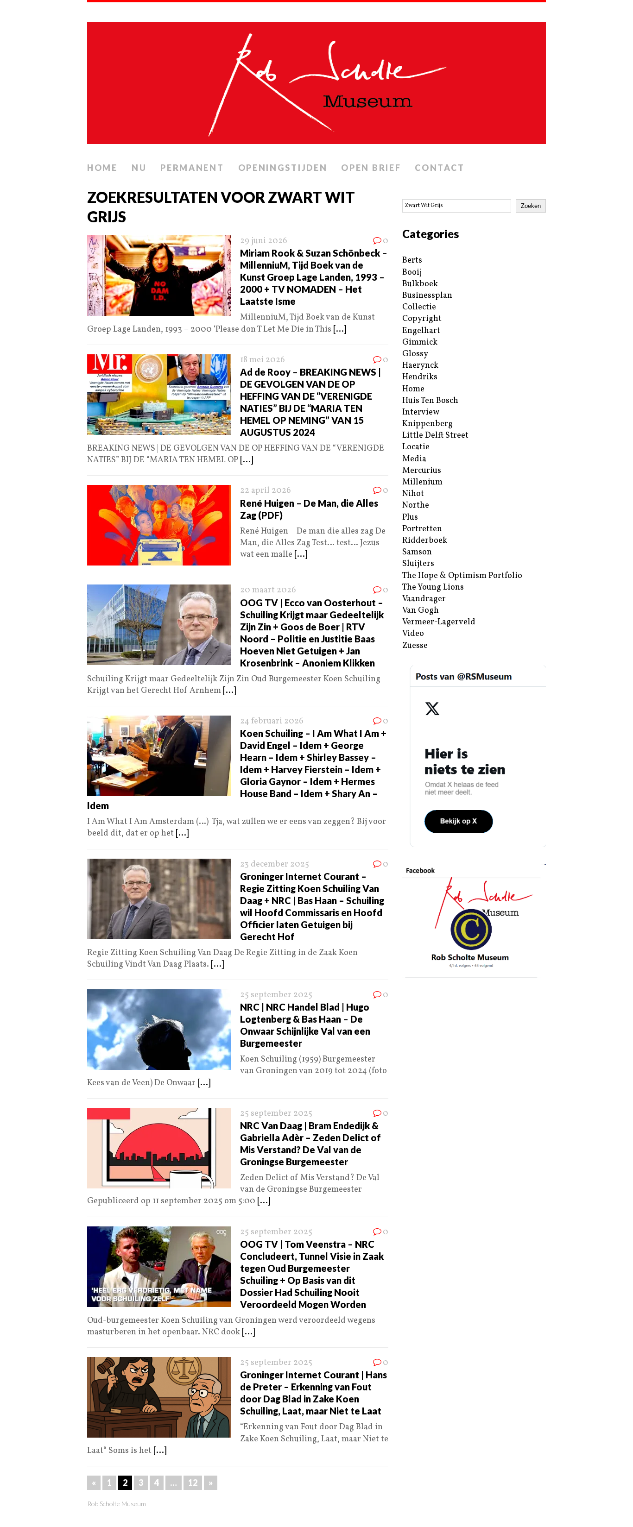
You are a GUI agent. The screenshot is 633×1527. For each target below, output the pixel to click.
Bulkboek (420, 284)
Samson (417, 552)
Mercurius (421, 471)
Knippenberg (427, 424)
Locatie (416, 447)
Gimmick (419, 342)
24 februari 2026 (272, 721)
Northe (415, 505)
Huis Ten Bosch (430, 401)
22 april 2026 (265, 490)
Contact (439, 168)
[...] (339, 329)
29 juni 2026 (263, 241)
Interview (420, 412)
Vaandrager (424, 599)
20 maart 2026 (268, 590)
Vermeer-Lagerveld (438, 622)
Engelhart (421, 331)
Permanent (192, 168)
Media (414, 459)
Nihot (413, 494)
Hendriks (419, 377)
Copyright (422, 319)
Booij (412, 272)
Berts (412, 260)
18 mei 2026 (262, 360)
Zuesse (415, 646)
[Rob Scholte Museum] (316, 80)
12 (192, 1482)
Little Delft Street (435, 435)
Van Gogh (420, 610)
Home (102, 168)
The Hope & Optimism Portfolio (462, 576)
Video (413, 634)
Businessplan (427, 296)
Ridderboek (424, 541)
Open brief (371, 168)
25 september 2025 (276, 995)
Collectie (419, 307)
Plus (410, 517)
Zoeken (531, 205)
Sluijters (418, 564)
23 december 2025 (274, 864)
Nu (139, 168)
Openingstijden (283, 168)
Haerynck (420, 365)
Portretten (422, 529)
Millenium (422, 482)
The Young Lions (433, 587)
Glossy (415, 354)
